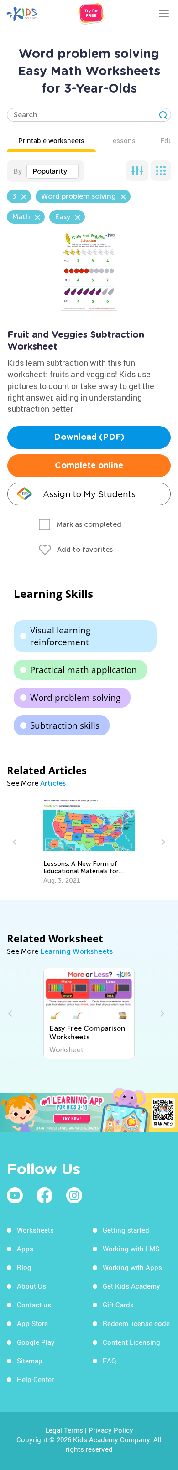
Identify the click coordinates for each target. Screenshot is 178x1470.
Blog (24, 1267)
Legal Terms (64, 1429)
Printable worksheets (51, 140)
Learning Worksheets (76, 951)
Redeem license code (136, 1323)
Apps (25, 1248)
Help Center (35, 1379)
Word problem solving (75, 698)
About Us (31, 1285)
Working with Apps (132, 1267)
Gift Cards (118, 1304)
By (17, 171)
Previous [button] (16, 842)
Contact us (34, 1304)
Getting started (126, 1229)
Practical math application (83, 670)
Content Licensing (131, 1342)
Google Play (36, 1342)
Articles (53, 783)
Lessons (122, 140)
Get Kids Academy (131, 1285)
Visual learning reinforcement (60, 636)
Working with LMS (131, 1248)
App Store (32, 1323)
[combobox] (52, 171)
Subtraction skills (64, 725)
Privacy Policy (111, 1429)
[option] (89, 842)
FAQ (109, 1360)
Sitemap (29, 1360)
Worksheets (35, 1229)
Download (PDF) (89, 437)
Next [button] (162, 842)
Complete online (89, 466)
